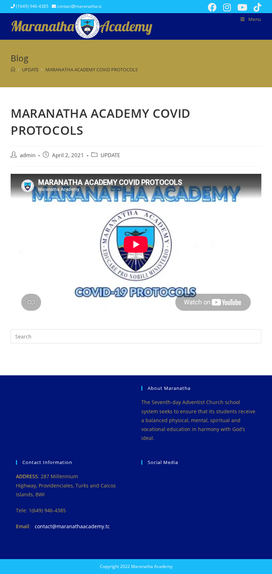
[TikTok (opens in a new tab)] (255, 7)
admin (27, 155)
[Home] (13, 69)
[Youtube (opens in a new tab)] (242, 7)
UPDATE (110, 155)
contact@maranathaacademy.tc (72, 526)
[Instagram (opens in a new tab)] (227, 7)
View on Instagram (202, 484)
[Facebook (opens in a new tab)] (212, 7)
